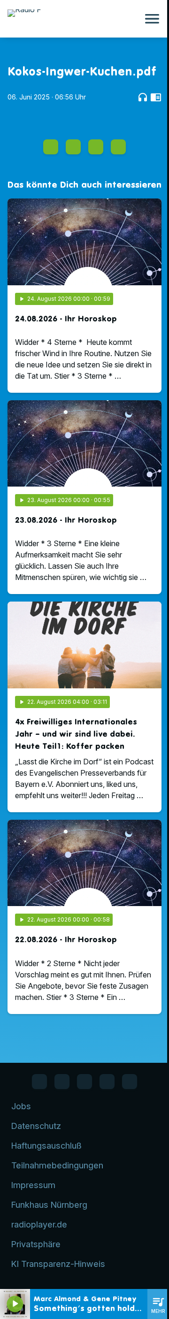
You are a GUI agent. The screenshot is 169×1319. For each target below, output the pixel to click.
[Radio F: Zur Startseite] (73, 18)
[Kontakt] (129, 1081)
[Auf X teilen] (73, 146)
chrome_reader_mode (155, 97)
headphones (142, 97)
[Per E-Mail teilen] (118, 146)
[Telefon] (107, 1081)
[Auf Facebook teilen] (50, 146)
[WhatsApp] (61, 1081)
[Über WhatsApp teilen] (95, 146)
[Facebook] (39, 1081)
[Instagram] (84, 1081)
